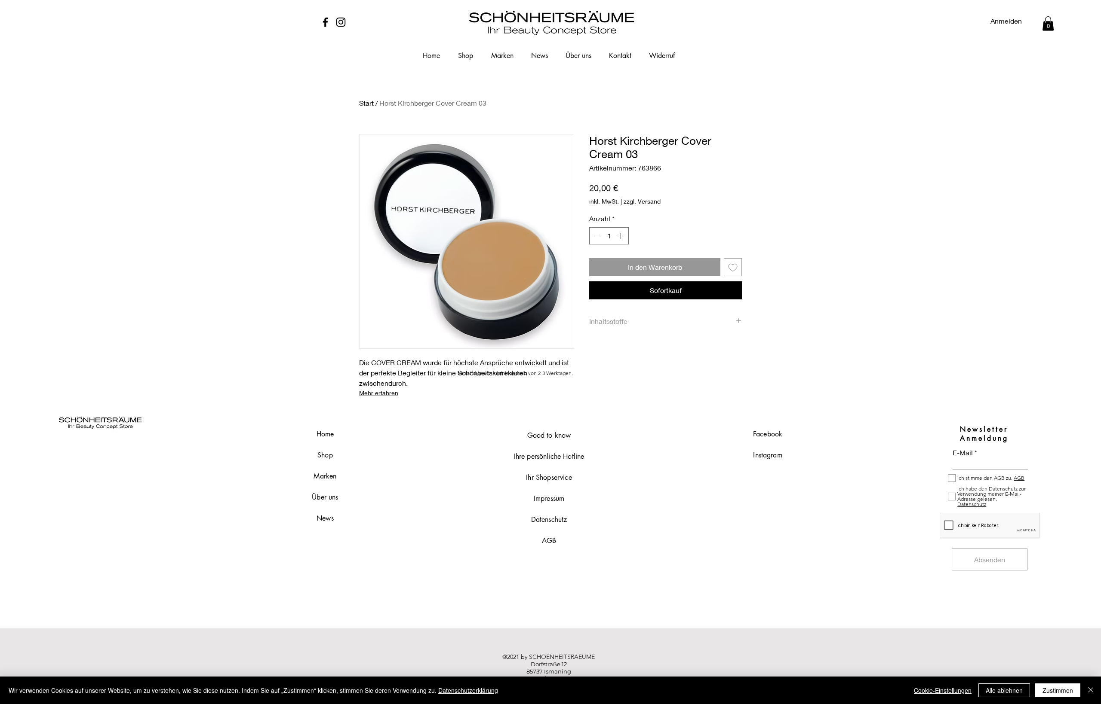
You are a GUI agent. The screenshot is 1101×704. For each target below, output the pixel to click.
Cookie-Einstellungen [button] (943, 690)
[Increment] (621, 236)
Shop (325, 455)
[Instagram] (341, 22)
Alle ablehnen (1004, 690)
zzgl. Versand (642, 201)
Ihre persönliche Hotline (549, 456)
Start (366, 103)
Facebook (767, 434)
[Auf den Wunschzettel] (733, 267)
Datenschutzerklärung (468, 690)
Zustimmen (1058, 690)
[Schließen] (1091, 690)
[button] (1048, 23)
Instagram (767, 455)
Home (325, 434)
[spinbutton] (609, 236)
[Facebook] (325, 22)
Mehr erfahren (378, 392)
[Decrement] (596, 236)
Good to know (549, 435)
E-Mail (963, 452)
